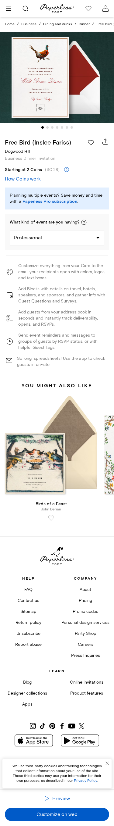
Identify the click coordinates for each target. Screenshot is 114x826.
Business (28, 24)
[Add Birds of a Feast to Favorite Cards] (51, 518)
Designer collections (27, 693)
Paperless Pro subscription (49, 201)
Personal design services (85, 622)
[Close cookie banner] (107, 763)
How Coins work (23, 179)
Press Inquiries (85, 655)
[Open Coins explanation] (66, 170)
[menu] (8, 8)
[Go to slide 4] (57, 127)
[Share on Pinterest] (52, 726)
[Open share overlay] (105, 141)
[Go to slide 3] (52, 127)
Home (10, 24)
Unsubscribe (28, 633)
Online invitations (86, 682)
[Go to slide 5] (62, 127)
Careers (85, 644)
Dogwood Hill (17, 151)
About (85, 589)
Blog (27, 682)
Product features (86, 693)
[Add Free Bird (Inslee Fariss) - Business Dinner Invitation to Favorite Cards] (91, 142)
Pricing (85, 600)
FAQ (28, 589)
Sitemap (28, 611)
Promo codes (85, 611)
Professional (28, 238)
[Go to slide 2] (47, 127)
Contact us (28, 600)
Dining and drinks (57, 24)
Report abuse (28, 644)
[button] (84, 222)
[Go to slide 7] (72, 127)
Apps (27, 704)
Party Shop (85, 633)
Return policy (28, 622)
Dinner (84, 24)
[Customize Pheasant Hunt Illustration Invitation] (57, 77)
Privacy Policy (85, 780)
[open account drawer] (105, 8)
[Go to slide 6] (67, 127)
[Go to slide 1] (42, 127)
